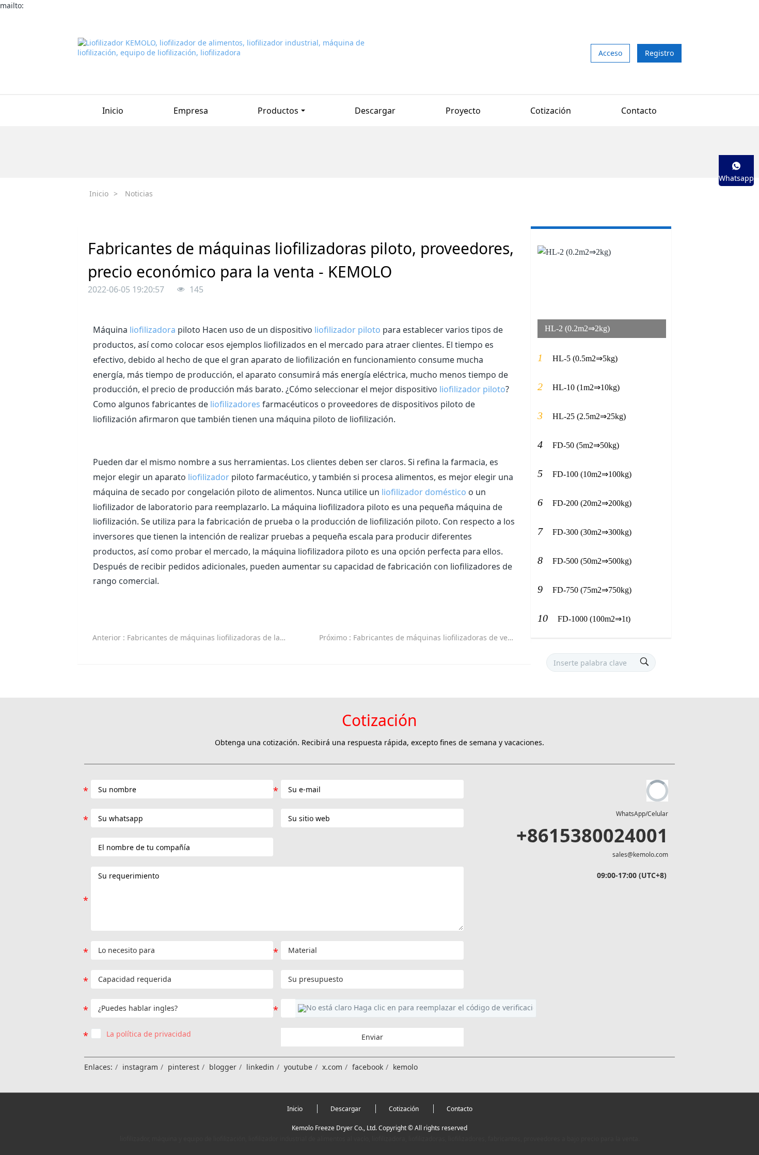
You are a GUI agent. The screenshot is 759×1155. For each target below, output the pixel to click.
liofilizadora (153, 329)
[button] (415, 1008)
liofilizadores (235, 404)
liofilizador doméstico (424, 492)
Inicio (112, 110)
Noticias (139, 193)
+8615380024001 (592, 835)
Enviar (372, 1037)
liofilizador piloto (347, 329)
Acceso (610, 53)
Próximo (421, 637)
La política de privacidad (148, 1034)
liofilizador (208, 477)
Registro (659, 53)
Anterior (194, 637)
